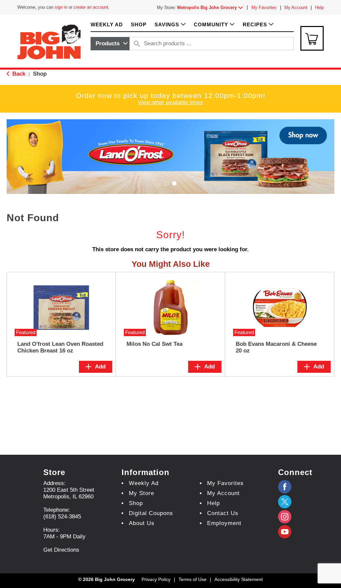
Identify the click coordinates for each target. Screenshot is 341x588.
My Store (141, 493)
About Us (142, 523)
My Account (295, 7)
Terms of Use (192, 579)
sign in (61, 7)
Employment (224, 523)
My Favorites (264, 7)
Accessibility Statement (238, 579)
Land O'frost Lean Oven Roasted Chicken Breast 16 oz (60, 347)
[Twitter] (284, 501)
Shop (40, 74)
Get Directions (61, 550)
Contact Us (222, 513)
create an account (91, 7)
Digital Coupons (151, 513)
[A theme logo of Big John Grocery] (49, 41)
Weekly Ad (144, 483)
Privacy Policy (156, 579)
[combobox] (110, 43)
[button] (211, 7)
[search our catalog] (137, 43)
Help (319, 7)
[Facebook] (284, 486)
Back (18, 74)
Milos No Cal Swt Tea (154, 344)
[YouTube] (284, 516)
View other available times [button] (170, 102)
